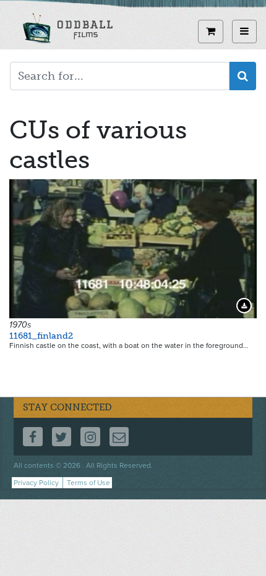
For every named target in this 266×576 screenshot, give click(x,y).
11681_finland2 (41, 336)
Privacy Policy (36, 482)
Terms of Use (88, 482)
